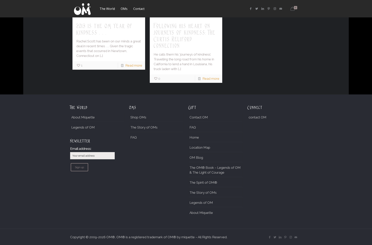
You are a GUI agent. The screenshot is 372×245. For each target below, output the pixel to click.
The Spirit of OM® (203, 182)
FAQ (133, 137)
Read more (133, 65)
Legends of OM (83, 127)
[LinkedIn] (263, 8)
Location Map (199, 147)
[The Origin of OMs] (82, 8)
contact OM (257, 117)
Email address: (80, 149)
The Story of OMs (144, 127)
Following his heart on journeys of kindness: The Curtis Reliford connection (184, 36)
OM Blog (196, 157)
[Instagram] (275, 8)
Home (194, 137)
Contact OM (198, 117)
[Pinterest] (269, 8)
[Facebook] (251, 8)
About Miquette (83, 117)
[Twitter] (257, 8)
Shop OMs (138, 117)
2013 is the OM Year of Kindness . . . (104, 29)
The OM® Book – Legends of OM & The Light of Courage (215, 170)
